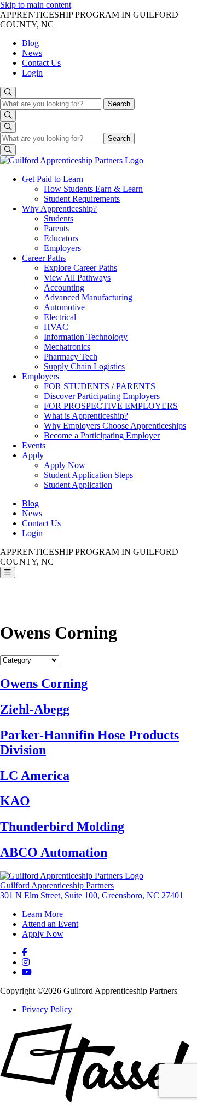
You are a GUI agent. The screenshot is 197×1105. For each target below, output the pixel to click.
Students (58, 218)
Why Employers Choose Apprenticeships (115, 425)
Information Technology (86, 336)
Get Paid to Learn (52, 179)
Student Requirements (82, 198)
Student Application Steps (88, 475)
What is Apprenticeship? (86, 415)
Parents (56, 228)
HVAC (56, 327)
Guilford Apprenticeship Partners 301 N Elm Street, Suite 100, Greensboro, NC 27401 (91, 890)
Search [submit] (119, 104)
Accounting (64, 287)
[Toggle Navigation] (7, 572)
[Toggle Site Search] (8, 92)
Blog (30, 43)
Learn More (42, 914)
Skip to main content (35, 4)
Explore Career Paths (80, 267)
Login (32, 72)
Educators (61, 238)
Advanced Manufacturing (88, 297)
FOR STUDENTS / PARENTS (99, 386)
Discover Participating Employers (102, 396)
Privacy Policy (47, 1009)
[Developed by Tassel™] (98, 1099)
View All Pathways (77, 277)
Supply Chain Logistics (84, 366)
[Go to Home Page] (71, 160)
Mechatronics (67, 346)
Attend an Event (50, 924)
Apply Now (64, 465)
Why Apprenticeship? (59, 208)
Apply (33, 455)
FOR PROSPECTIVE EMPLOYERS (111, 406)
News (32, 53)
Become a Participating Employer (102, 435)
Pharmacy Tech (70, 356)
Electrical (60, 317)
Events (33, 445)
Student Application (78, 484)
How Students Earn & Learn (93, 188)
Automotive (64, 307)
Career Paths (44, 258)
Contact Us (41, 62)
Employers (62, 248)
